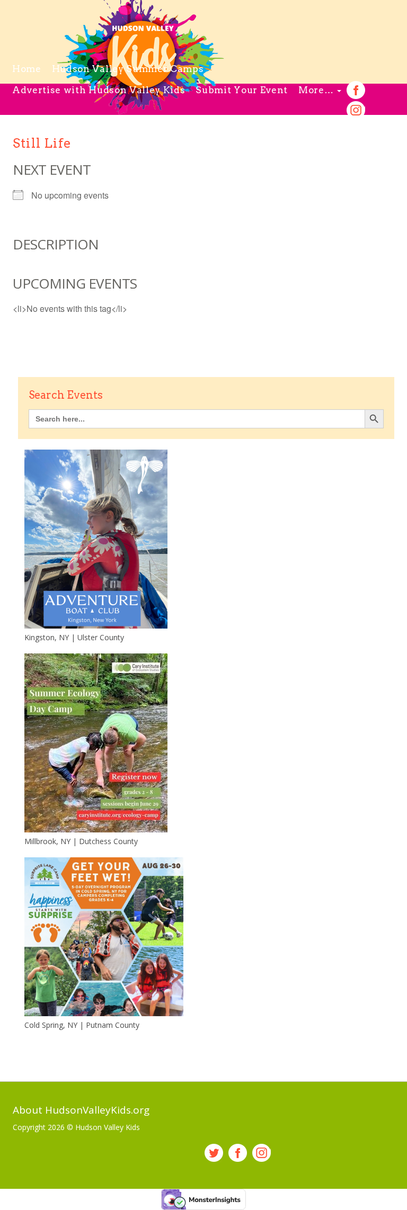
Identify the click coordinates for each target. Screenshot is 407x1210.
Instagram (356, 110)
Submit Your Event (242, 90)
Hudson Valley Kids (107, 1127)
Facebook (356, 90)
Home (26, 69)
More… (317, 90)
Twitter (214, 1153)
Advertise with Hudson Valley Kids (98, 90)
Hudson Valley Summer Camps (128, 69)
